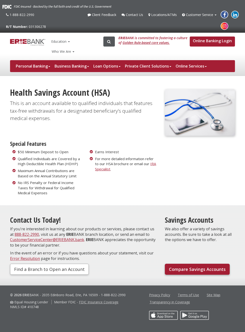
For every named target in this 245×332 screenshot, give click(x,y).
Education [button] (59, 41)
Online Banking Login (212, 40)
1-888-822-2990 (21, 16)
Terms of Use (188, 295)
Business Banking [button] (71, 66)
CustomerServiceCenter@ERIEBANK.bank (47, 239)
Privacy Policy (159, 295)
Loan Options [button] (105, 66)
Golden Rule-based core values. (146, 42)
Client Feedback (103, 16)
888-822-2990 (27, 234)
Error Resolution (25, 258)
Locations (163, 14)
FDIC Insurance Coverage (98, 302)
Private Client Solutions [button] (147, 66)
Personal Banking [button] (32, 66)
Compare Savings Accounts (197, 269)
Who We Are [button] (62, 51)
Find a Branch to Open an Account (49, 269)
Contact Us (134, 16)
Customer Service (199, 16)
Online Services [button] (190, 66)
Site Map (213, 295)
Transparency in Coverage (170, 302)
